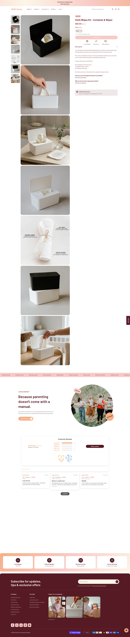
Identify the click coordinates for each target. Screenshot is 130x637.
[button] (57, 442)
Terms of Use (96, 585)
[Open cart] (118, 9)
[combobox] (103, 9)
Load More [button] (65, 493)
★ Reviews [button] (128, 320)
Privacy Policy (103, 585)
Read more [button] (54, 486)
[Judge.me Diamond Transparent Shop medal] (69, 458)
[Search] (112, 9)
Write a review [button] (95, 446)
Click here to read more (80, 77)
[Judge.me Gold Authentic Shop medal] (61, 458)
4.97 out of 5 (39, 445)
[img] (25, 475)
